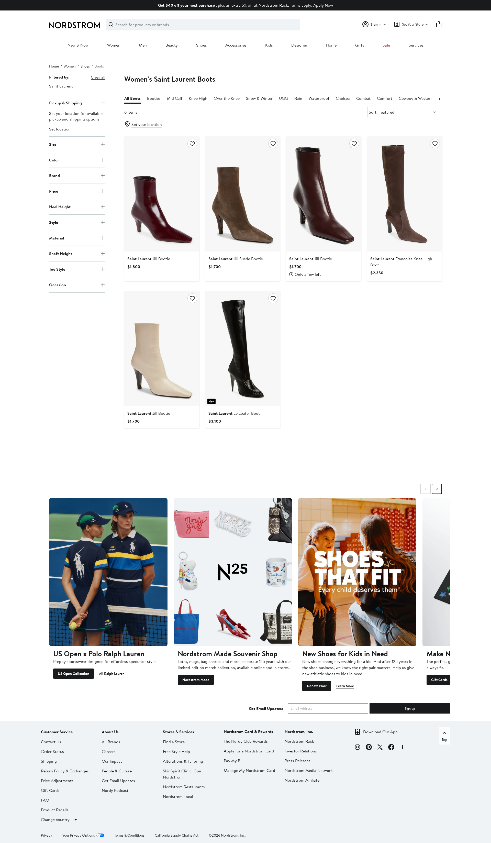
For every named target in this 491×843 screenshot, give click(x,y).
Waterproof (319, 98)
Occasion (57, 284)
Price (53, 191)
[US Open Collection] (108, 572)
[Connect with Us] (402, 748)
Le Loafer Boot (234, 413)
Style (53, 222)
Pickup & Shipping (65, 102)
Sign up (410, 708)
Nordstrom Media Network (309, 770)
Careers (109, 751)
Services (416, 45)
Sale (386, 45)
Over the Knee (227, 98)
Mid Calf (174, 98)
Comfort (384, 98)
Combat (363, 98)
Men (143, 45)
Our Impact (112, 761)
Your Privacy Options (78, 835)
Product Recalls (55, 810)
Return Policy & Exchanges (65, 771)
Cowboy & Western (416, 98)
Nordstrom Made (195, 679)
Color (54, 159)
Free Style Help (176, 751)
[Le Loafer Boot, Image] (242, 348)
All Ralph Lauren (112, 673)
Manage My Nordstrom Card (249, 770)
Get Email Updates (118, 780)
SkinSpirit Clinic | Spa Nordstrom (182, 774)
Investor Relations (301, 751)
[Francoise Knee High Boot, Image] (404, 194)
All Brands (111, 742)
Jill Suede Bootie (235, 258)
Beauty (171, 45)
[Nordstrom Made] (233, 572)
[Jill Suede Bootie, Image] (242, 194)
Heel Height (60, 206)
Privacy (46, 835)
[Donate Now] (357, 572)
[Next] (439, 98)
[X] (380, 748)
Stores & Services (178, 732)
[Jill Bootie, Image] (161, 194)
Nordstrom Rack (299, 741)
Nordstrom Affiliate (302, 780)
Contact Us (51, 742)
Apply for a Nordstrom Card (249, 751)
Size (52, 144)
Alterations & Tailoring (183, 761)
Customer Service (57, 732)
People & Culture (117, 771)
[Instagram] (357, 748)
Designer (299, 45)
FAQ (45, 800)
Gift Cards (439, 679)
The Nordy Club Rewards (246, 741)
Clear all (98, 77)
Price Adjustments (57, 780)
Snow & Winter (259, 98)
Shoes (201, 45)
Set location (60, 129)
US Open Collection (73, 673)
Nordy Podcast (115, 790)
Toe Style (57, 269)
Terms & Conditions (129, 835)
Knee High (198, 98)
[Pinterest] (369, 748)
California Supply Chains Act (176, 835)
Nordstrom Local (178, 796)
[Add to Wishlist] (192, 143)
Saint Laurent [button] (61, 86)
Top (444, 739)
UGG (283, 98)
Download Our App (380, 732)
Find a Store (174, 742)
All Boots (132, 98)
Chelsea (343, 98)
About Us (110, 732)
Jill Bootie (148, 258)
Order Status (52, 751)
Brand (54, 175)
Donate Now (317, 685)
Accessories (236, 45)
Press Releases (297, 760)
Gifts (359, 45)
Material (56, 237)
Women (113, 45)
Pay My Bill (233, 760)
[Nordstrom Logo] (74, 25)
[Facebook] (391, 748)
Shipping (49, 761)
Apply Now (323, 5)
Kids (269, 45)
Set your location (146, 124)
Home (331, 45)
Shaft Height (60, 253)
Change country (55, 819)
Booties (154, 98)
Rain (298, 98)
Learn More (345, 685)
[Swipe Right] (437, 489)
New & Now (78, 45)
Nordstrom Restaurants (184, 787)
